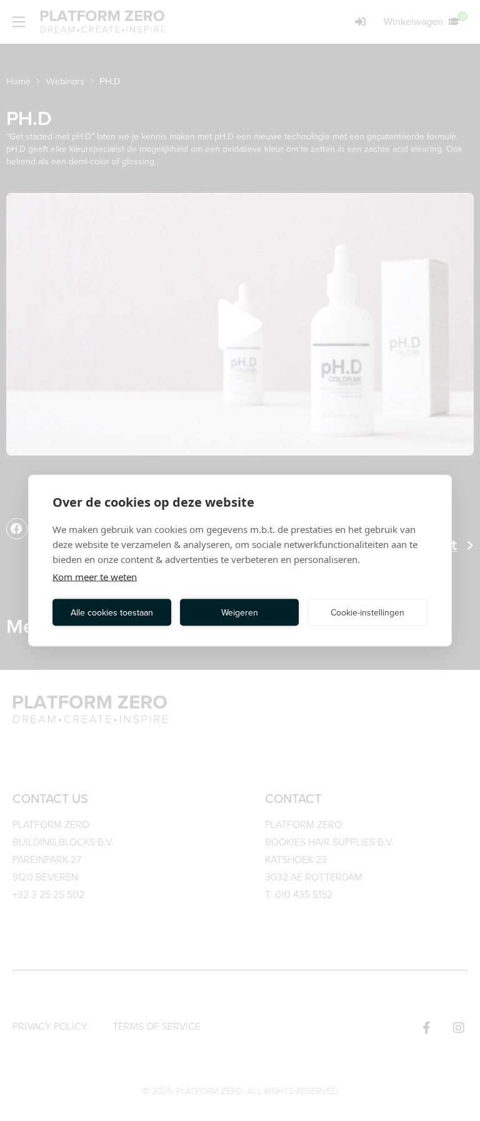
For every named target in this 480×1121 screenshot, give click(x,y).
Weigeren (239, 612)
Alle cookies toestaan (112, 612)
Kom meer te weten (94, 576)
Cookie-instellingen (367, 612)
